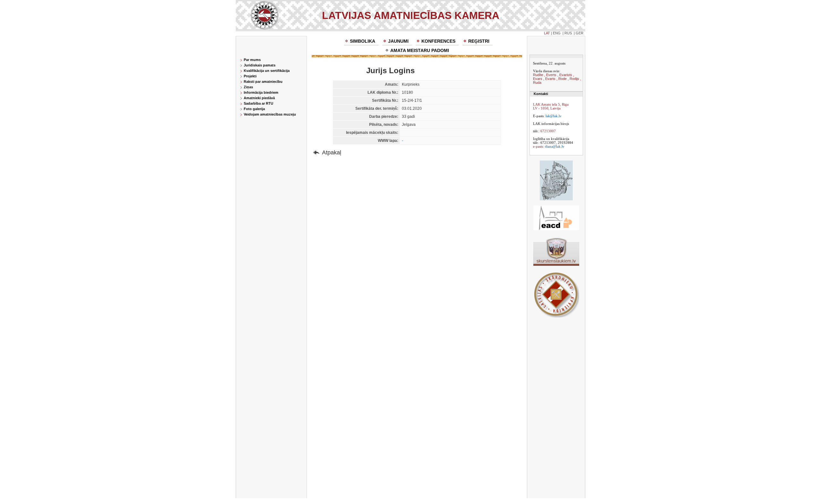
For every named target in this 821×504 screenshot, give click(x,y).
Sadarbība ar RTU (258, 103)
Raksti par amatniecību (263, 81)
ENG (557, 33)
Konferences (438, 41)
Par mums (252, 60)
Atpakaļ (331, 152)
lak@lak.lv (554, 116)
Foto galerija (254, 109)
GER (579, 33)
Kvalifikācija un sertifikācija (267, 71)
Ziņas (248, 87)
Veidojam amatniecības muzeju (270, 114)
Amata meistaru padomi (419, 50)
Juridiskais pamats (259, 65)
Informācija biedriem (261, 92)
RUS (568, 33)
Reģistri (478, 41)
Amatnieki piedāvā (259, 98)
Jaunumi (398, 41)
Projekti (250, 76)
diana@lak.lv (554, 146)
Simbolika (362, 41)
